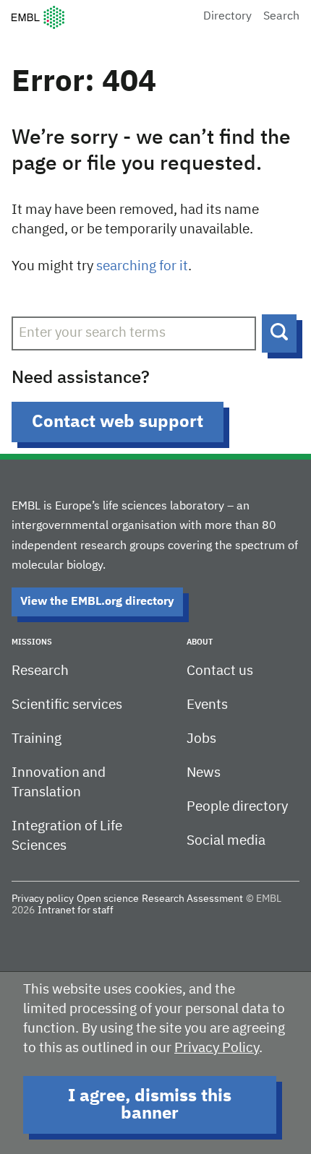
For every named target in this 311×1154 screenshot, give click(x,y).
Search (281, 16)
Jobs (201, 739)
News (204, 773)
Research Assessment (192, 899)
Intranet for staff (76, 910)
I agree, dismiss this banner (149, 1105)
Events (207, 705)
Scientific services (67, 705)
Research (40, 671)
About (200, 642)
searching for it (142, 266)
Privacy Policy (216, 1048)
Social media (226, 841)
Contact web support (117, 422)
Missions (32, 642)
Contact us (220, 671)
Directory (227, 16)
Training (36, 739)
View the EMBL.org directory (97, 602)
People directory (237, 807)
